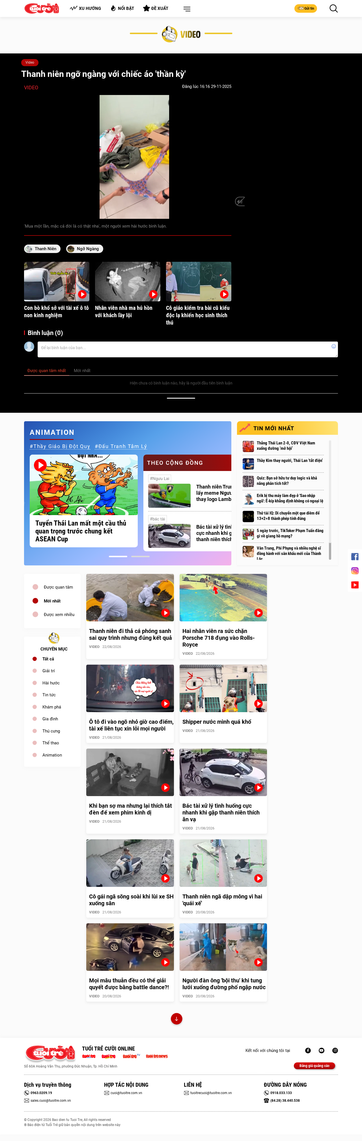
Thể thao (50, 742)
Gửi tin (309, 8)
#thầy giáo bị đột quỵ (60, 446)
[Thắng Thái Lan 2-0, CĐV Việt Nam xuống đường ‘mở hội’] (248, 446)
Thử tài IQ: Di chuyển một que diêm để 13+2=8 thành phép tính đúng (288, 516)
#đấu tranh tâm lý (121, 446)
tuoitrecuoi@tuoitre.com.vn (211, 1093)
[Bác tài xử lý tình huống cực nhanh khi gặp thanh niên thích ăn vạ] (169, 536)
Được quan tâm (58, 587)
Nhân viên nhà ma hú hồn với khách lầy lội (123, 311)
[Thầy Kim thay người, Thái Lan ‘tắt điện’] (248, 464)
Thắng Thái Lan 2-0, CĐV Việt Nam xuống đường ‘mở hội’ (286, 445)
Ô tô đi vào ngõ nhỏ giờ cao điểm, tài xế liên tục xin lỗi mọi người (131, 725)
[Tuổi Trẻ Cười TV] (321, 1050)
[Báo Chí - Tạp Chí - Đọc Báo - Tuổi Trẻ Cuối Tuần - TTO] (111, 1056)
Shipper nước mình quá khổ (216, 721)
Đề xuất (159, 8)
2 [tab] (140, 556)
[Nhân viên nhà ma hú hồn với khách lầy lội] (127, 281)
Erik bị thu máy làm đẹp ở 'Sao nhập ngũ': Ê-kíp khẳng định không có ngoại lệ (290, 498)
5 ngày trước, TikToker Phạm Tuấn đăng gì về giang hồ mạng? (290, 533)
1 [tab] (118, 556)
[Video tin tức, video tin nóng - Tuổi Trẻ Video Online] (134, 1056)
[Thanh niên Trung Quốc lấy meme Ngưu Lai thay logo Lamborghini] (169, 496)
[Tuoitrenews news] (157, 1056)
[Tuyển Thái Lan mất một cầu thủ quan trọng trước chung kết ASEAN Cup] (84, 485)
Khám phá (51, 707)
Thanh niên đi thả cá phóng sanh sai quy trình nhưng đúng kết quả (130, 634)
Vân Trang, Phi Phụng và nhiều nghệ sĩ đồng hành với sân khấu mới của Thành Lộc (289, 553)
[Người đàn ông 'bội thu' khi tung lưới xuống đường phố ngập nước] (223, 947)
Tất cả (48, 659)
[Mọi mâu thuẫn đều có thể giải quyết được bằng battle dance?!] (130, 947)
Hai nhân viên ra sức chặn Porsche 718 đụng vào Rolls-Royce (218, 638)
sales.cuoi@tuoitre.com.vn (51, 1101)
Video (29, 62)
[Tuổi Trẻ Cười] (335, 1050)
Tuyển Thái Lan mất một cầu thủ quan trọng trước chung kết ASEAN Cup (80, 531)
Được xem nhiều (59, 614)
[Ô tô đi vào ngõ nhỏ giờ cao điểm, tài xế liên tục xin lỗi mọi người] (130, 688)
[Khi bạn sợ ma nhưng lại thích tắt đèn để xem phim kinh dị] (130, 772)
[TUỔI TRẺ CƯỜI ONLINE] (50, 1054)
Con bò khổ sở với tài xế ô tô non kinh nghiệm (56, 311)
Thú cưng (51, 731)
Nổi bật (126, 8)
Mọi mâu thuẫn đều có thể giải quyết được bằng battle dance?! (129, 984)
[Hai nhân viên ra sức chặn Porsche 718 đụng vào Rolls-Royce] (223, 597)
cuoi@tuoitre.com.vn (126, 1093)
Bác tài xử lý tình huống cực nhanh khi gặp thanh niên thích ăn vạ (222, 533)
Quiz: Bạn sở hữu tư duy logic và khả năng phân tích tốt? (287, 481)
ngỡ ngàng (88, 248)
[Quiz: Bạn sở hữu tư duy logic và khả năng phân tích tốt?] (248, 481)
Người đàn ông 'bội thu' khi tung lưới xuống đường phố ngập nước (224, 984)
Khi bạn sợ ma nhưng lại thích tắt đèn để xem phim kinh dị (130, 809)
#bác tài (157, 519)
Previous (22, 503)
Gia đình (50, 718)
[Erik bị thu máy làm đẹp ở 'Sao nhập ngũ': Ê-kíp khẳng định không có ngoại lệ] (248, 499)
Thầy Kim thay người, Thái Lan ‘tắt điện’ (290, 460)
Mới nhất (52, 601)
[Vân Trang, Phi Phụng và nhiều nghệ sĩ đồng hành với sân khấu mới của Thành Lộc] (248, 551)
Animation (52, 755)
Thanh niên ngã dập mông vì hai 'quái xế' (222, 900)
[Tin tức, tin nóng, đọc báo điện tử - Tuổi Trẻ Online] (90, 1056)
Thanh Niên (45, 248)
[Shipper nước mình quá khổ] (223, 688)
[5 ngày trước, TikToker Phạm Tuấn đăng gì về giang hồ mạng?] (248, 534)
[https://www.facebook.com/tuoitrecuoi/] (308, 1050)
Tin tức (49, 694)
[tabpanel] (84, 501)
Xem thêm (176, 1019)
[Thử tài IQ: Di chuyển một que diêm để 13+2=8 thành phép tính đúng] (248, 516)
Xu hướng (90, 8)
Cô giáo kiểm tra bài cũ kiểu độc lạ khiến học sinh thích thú (198, 315)
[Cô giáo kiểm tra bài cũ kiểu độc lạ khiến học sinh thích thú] (198, 281)
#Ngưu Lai (159, 478)
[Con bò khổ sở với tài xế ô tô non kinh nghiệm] (56, 281)
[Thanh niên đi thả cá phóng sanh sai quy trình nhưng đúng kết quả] (130, 597)
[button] (185, 9)
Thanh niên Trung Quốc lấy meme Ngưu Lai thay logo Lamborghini (222, 493)
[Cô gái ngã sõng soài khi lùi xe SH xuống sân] (130, 863)
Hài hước (51, 683)
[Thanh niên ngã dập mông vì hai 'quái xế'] (223, 863)
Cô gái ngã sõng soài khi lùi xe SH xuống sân (131, 900)
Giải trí (48, 670)
